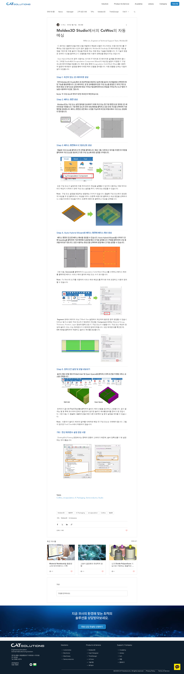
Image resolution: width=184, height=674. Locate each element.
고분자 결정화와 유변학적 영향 (91, 564)
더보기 (125, 12)
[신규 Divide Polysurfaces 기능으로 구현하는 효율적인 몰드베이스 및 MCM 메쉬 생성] (123, 552)
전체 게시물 (51, 12)
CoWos (103, 513)
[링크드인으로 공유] (67, 524)
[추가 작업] (126, 25)
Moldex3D (102, 12)
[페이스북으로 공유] (57, 524)
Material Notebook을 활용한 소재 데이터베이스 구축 (60, 564)
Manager (70, 12)
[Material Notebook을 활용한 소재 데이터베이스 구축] (61, 552)
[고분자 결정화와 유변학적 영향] (92, 552)
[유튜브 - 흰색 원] (31, 664)
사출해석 (70, 513)
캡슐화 (111, 513)
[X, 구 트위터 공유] (62, 524)
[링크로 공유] (71, 524)
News (60, 12)
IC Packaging (80, 513)
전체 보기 (134, 541)
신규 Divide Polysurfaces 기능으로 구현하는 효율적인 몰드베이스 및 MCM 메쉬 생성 (123, 564)
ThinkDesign (114, 12)
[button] (105, 4)
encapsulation (93, 513)
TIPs (92, 12)
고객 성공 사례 (82, 12)
